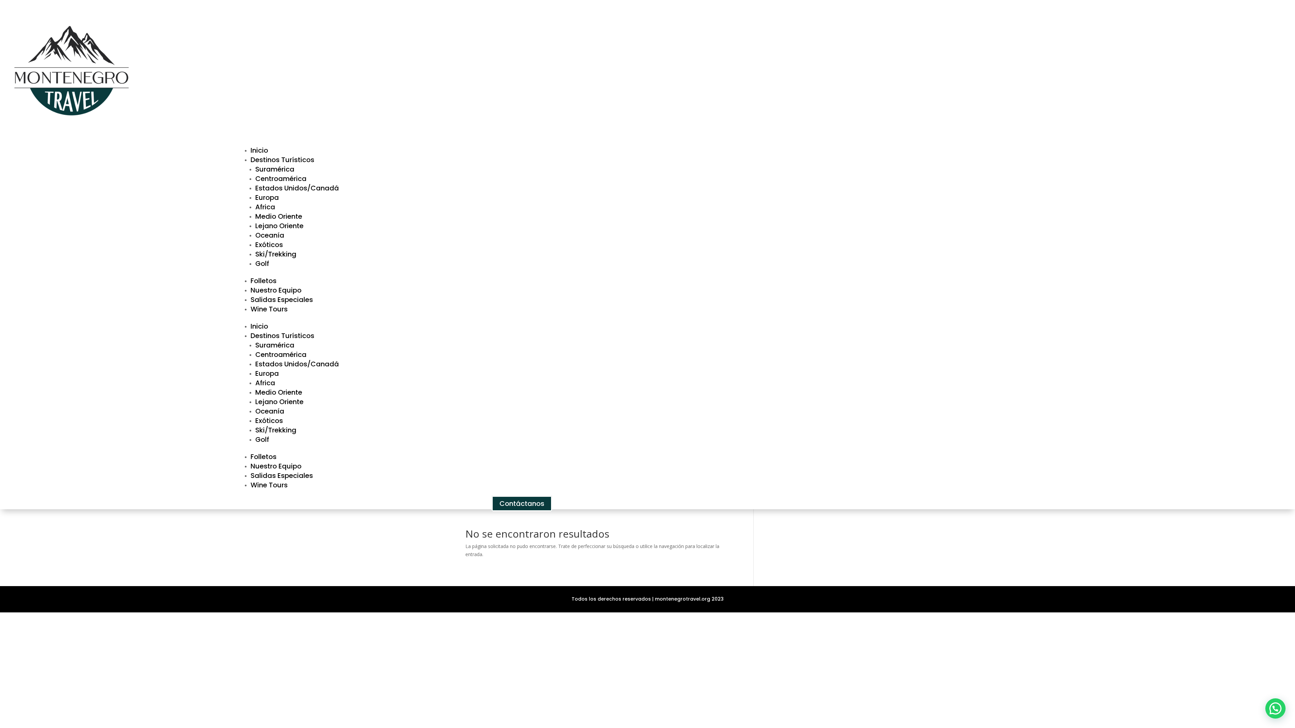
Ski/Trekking (275, 254)
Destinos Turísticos (282, 159)
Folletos (264, 280)
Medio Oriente (278, 216)
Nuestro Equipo (276, 290)
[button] (1275, 708)
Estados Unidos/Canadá (297, 188)
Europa (267, 197)
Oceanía (269, 235)
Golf (262, 263)
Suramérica (274, 169)
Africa (265, 207)
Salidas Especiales (282, 299)
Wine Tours (269, 309)
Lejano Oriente (279, 226)
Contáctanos (521, 503)
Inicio (259, 150)
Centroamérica (281, 178)
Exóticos (269, 244)
